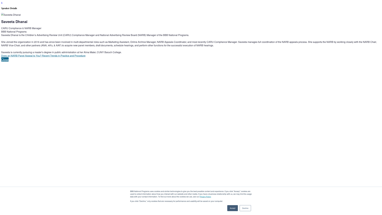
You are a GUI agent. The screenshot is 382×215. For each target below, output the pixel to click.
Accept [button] (232, 208)
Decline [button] (245, 208)
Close (5, 59)
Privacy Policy (205, 196)
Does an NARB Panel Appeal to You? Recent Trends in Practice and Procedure (43, 55)
